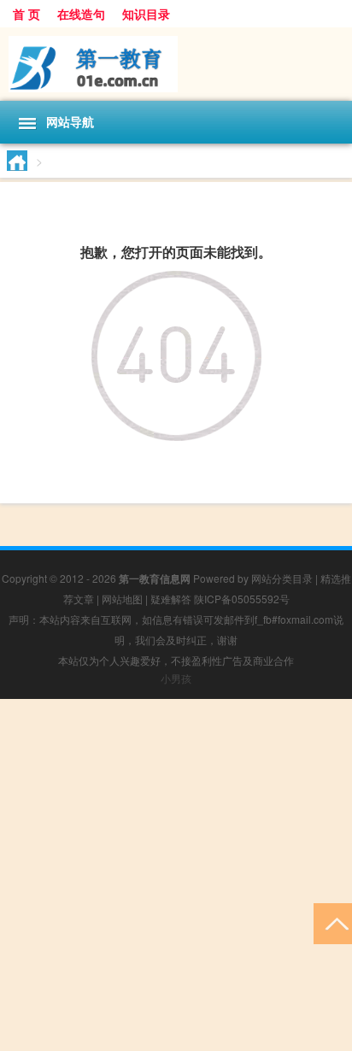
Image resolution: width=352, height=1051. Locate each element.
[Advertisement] (176, 875)
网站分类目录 (282, 578)
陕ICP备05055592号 (242, 598)
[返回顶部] (333, 922)
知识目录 (146, 13)
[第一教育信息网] (176, 64)
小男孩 (176, 678)
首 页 (26, 13)
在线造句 (81, 13)
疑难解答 (170, 598)
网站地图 (122, 598)
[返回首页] (176, 284)
